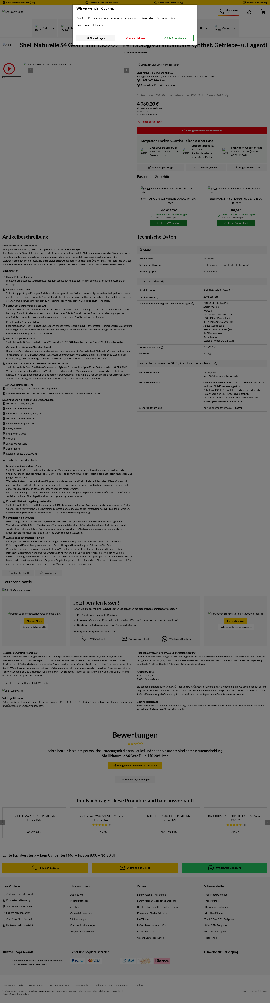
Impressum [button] (83, 24)
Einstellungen (97, 38)
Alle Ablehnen (137, 38)
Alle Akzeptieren (176, 38)
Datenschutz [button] (99, 24)
